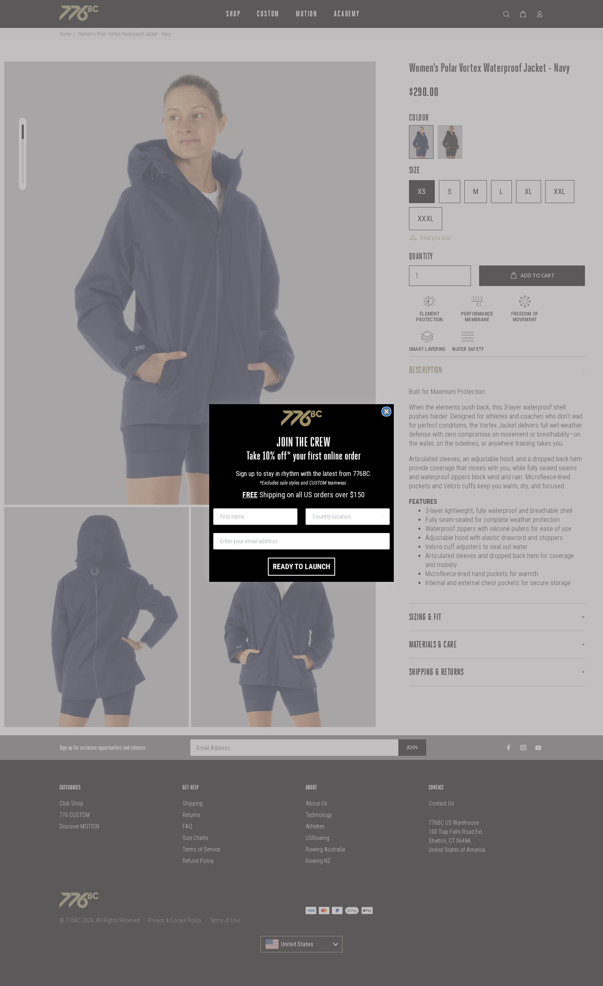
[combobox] (345, 516)
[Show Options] (382, 516)
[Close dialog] (386, 411)
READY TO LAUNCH (301, 566)
